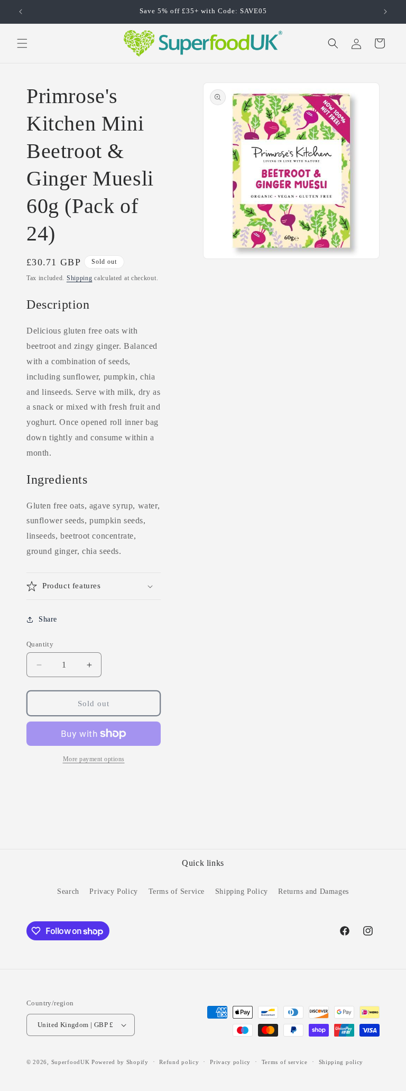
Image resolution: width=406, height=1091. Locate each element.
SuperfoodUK (70, 1062)
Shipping (80, 278)
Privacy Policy (113, 891)
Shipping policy (341, 1062)
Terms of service (285, 1062)
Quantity (39, 644)
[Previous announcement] (20, 11)
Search (68, 891)
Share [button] (48, 619)
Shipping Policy (241, 891)
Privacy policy (230, 1062)
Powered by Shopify (120, 1062)
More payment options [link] (94, 759)
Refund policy (179, 1062)
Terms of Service (177, 891)
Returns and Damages (313, 891)
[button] (22, 43)
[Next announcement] (385, 11)
